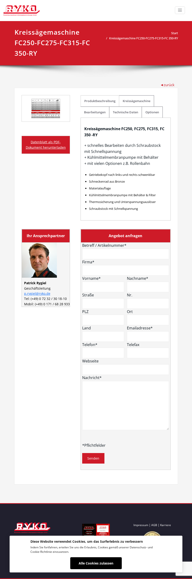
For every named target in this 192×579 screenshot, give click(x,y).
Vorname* (91, 278)
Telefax (133, 344)
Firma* (88, 262)
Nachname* (137, 278)
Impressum (140, 525)
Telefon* (89, 344)
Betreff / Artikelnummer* (104, 245)
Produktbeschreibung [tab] (99, 101)
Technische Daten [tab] (125, 112)
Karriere (165, 525)
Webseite (90, 361)
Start (174, 33)
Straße (88, 295)
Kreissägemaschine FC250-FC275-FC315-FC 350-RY (143, 38)
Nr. (129, 295)
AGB (154, 525)
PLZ (85, 311)
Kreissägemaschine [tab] (136, 101)
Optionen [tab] (152, 112)
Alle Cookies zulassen (96, 563)
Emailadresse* (140, 328)
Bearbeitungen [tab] (95, 112)
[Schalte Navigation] (180, 10)
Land (86, 328)
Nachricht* (92, 377)
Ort (130, 311)
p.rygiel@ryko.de (37, 293)
